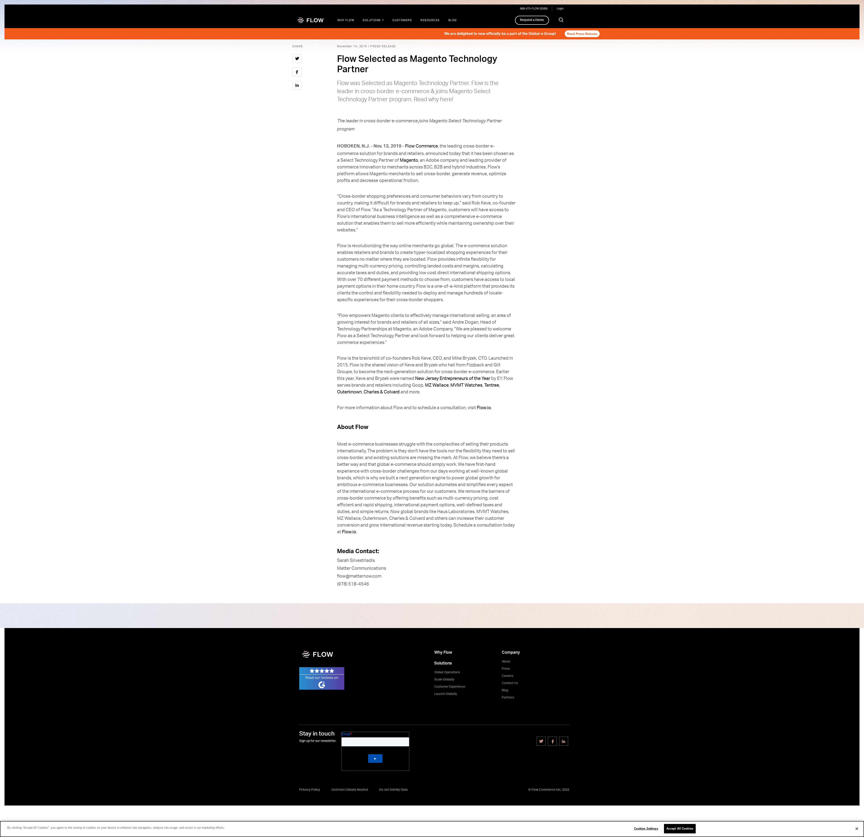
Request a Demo (532, 20)
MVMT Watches (466, 385)
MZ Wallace (437, 385)
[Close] (857, 829)
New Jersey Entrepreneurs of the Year (452, 378)
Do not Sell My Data (393, 789)
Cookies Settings (646, 828)
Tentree (491, 385)
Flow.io (484, 408)
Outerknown (349, 392)
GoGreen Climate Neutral (349, 789)
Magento (409, 160)
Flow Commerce (421, 146)
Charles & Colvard (382, 392)
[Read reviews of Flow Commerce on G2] (321, 678)
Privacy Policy (309, 789)
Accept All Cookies (679, 828)
